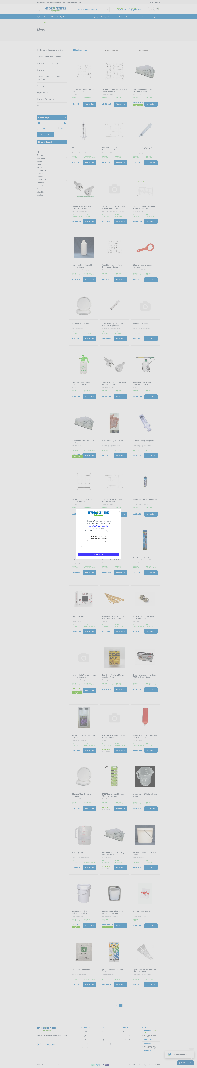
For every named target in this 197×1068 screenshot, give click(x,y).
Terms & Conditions (131, 1065)
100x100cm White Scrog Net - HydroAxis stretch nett (113, 149)
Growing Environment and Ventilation (112, 17)
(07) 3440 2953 (136, 10)
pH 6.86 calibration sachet (81, 970)
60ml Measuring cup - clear (112, 441)
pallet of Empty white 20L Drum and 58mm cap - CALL (114, 912)
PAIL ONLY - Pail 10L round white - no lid (145, 853)
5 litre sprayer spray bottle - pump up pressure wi (143, 383)
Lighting (95, 17)
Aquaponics (140, 17)
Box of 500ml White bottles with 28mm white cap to (84, 676)
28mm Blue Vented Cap (142, 323)
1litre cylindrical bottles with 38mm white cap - (82, 266)
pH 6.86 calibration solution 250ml (112, 971)
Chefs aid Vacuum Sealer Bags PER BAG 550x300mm (144, 676)
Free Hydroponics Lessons (109, 1044)
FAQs (103, 1040)
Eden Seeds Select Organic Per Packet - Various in (113, 736)
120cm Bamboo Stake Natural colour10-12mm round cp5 (113, 207)
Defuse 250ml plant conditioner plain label (83, 736)
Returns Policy (85, 1040)
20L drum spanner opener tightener (142, 266)
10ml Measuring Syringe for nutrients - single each (143, 149)
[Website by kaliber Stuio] (157, 1064)
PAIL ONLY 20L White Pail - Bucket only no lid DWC (81, 912)
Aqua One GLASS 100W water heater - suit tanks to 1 (113, 559)
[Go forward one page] (121, 1005)
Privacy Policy (85, 1036)
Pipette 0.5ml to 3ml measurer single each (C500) (144, 971)
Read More (77, 2)
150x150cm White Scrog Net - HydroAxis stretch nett (144, 207)
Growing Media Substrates (65, 17)
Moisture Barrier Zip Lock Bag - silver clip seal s (113, 853)
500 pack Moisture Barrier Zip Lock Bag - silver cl (83, 442)
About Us (157, 2)
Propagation (130, 17)
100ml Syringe (77, 148)
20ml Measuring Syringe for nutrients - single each (112, 324)
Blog (151, 2)
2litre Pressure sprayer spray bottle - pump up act (82, 383)
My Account (126, 1032)
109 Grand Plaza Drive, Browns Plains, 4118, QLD (149, 1047)
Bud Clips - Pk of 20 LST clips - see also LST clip (113, 676)
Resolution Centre (128, 1040)
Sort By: (134, 50)
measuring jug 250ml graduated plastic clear (145, 795)
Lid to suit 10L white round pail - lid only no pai (83, 795)
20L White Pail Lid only (80, 323)
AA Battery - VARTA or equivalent (145, 499)
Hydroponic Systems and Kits (45, 17)
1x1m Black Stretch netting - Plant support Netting (112, 266)
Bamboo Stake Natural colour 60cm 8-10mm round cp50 (113, 617)
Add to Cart (89, 104)
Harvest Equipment (152, 17)
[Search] (107, 9)
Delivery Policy (85, 1048)
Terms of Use (84, 1032)
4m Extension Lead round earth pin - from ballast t (114, 383)
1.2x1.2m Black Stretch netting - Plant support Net (83, 90)
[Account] (148, 9)
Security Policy (85, 1044)
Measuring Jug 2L (78, 852)
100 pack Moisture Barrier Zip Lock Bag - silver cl (144, 90)
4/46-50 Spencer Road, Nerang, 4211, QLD (149, 1036)
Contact (125, 1044)
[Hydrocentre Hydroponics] (55, 9)
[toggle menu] (38, 9)
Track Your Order (127, 1036)
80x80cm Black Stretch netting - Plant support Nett (83, 500)
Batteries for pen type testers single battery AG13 (144, 617)
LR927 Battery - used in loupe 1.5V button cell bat (113, 795)
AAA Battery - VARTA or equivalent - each (80, 559)
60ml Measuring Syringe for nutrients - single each (143, 442)
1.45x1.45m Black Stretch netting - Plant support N (114, 90)
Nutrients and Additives (83, 17)
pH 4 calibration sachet (141, 911)
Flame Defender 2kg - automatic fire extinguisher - (145, 736)
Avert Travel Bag (78, 616)
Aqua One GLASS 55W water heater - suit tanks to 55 (143, 559)
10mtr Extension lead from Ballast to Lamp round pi (81, 207)
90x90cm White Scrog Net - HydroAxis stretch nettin (112, 500)
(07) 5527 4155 (122, 10)
